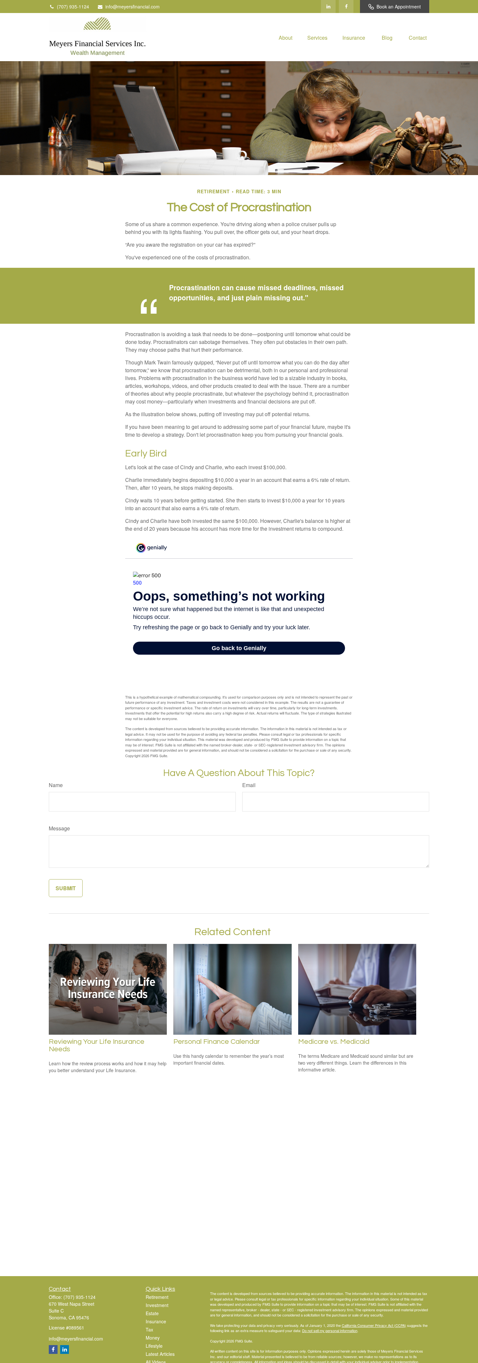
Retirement (157, 1297)
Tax (149, 1329)
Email (249, 785)
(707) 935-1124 (73, 6)
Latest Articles (160, 1354)
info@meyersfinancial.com (132, 6)
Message (59, 828)
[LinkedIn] (328, 6)
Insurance (156, 1321)
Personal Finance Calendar (216, 1041)
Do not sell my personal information (329, 1330)
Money (153, 1337)
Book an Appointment (399, 6)
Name (56, 785)
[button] (285, 37)
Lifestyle (154, 1346)
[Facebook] (346, 6)
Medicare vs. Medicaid (333, 1041)
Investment (157, 1305)
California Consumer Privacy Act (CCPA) (374, 1325)
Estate (152, 1313)
